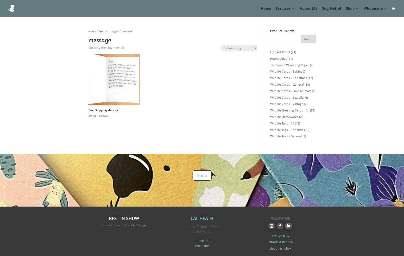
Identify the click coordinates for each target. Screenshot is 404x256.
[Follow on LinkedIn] (288, 226)
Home (266, 9)
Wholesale (373, 9)
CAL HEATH (202, 218)
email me (202, 246)
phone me (202, 241)
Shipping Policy (280, 249)
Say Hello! (331, 9)
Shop (350, 9)
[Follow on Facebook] (280, 226)
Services (283, 9)
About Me (309, 9)
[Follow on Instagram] (271, 226)
